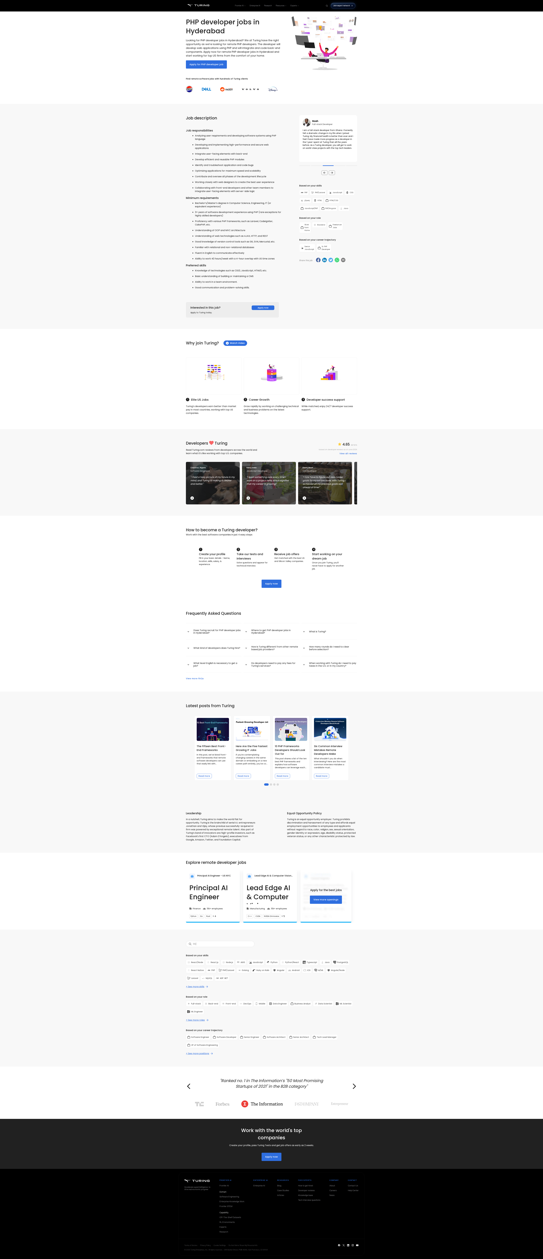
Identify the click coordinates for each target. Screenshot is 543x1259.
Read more (204, 776)
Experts (293, 6)
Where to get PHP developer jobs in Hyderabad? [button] (271, 631)
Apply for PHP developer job (206, 64)
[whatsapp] (337, 260)
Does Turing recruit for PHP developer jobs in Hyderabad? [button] (217, 631)
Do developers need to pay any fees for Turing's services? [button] (273, 664)
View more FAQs (195, 678)
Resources (280, 6)
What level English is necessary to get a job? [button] (215, 664)
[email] (343, 260)
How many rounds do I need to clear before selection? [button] (329, 648)
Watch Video (237, 343)
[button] (328, 138)
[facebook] (318, 260)
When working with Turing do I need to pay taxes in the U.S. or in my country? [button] (332, 664)
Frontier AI (239, 6)
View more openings (326, 899)
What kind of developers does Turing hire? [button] (216, 648)
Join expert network (341, 6)
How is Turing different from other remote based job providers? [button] (274, 648)
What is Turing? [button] (317, 631)
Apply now (263, 307)
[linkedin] (324, 260)
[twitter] (330, 260)
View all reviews (348, 453)
